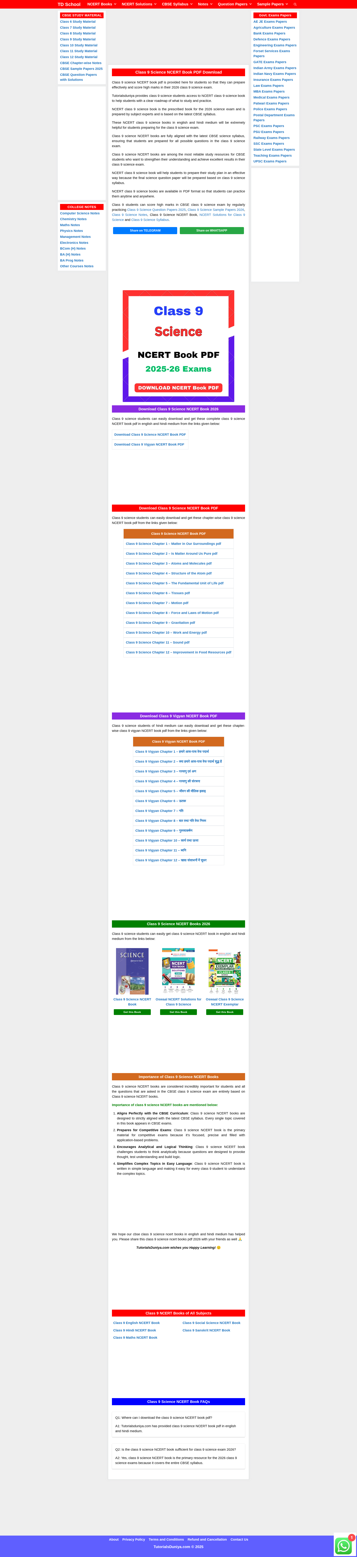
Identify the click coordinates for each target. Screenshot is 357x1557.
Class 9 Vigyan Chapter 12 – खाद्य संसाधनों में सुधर (171, 860)
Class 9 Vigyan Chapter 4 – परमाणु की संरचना (167, 781)
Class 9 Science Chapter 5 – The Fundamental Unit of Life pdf (174, 583)
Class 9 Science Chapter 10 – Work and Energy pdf (166, 632)
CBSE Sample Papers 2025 (81, 69)
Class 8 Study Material (78, 33)
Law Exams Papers (268, 86)
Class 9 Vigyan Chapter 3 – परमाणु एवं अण (165, 771)
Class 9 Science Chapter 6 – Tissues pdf (158, 593)
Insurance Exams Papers (273, 80)
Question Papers (232, 4)
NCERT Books (99, 4)
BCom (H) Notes (73, 248)
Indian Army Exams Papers (274, 68)
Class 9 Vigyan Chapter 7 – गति (159, 811)
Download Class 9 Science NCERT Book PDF (150, 434)
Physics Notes (71, 231)
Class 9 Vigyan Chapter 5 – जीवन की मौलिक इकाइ (170, 791)
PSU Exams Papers (268, 132)
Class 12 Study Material (78, 57)
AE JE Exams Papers (270, 21)
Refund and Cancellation (207, 1539)
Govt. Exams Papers (275, 15)
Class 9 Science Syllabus (150, 220)
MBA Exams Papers (269, 91)
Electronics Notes (74, 243)
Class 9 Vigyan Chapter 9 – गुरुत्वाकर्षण (163, 830)
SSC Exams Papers (268, 143)
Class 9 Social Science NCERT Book (211, 1323)
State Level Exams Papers (274, 149)
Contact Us (239, 1539)
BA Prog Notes (71, 260)
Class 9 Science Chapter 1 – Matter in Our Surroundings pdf (173, 544)
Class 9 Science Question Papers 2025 (156, 210)
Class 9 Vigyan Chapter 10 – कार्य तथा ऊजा (166, 840)
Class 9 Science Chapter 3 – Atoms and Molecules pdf (169, 563)
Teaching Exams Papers (272, 155)
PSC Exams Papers (268, 126)
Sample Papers (270, 4)
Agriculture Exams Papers (274, 27)
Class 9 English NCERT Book (136, 1323)
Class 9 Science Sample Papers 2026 (216, 210)
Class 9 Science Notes (129, 215)
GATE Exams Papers (269, 62)
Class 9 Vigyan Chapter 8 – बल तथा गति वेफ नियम (170, 821)
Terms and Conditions (166, 1539)
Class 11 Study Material (78, 51)
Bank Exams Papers (269, 33)
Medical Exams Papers (271, 97)
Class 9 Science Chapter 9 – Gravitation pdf (160, 623)
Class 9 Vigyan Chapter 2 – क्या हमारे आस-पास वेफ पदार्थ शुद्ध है (178, 761)
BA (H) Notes (70, 254)
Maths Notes (70, 225)
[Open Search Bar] (295, 4)
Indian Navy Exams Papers (274, 74)
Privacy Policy (133, 1539)
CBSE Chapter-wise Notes (81, 63)
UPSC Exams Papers (270, 161)
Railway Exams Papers (271, 138)
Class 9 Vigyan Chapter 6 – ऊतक (160, 801)
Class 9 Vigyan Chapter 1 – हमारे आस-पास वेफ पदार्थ (172, 751)
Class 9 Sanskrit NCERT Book (206, 1330)
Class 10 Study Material (78, 45)
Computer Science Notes (80, 213)
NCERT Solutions (137, 4)
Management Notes (75, 237)
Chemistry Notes (73, 219)
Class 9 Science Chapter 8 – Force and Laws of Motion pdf (172, 613)
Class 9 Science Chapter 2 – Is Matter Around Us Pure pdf (171, 553)
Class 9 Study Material (78, 39)
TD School (69, 4)
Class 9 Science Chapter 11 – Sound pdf (157, 642)
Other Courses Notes (77, 266)
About (114, 1539)
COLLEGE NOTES (81, 207)
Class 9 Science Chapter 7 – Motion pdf (157, 603)
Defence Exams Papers (271, 39)
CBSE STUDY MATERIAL (82, 15)
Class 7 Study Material (78, 27)
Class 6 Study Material (78, 21)
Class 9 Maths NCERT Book (135, 1337)
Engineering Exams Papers (275, 45)
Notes (203, 4)
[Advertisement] (178, 36)
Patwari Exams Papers (271, 103)
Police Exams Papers (270, 109)
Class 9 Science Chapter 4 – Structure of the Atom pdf (169, 573)
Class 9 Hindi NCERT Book (134, 1330)
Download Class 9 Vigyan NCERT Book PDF (149, 444)
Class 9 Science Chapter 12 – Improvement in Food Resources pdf (178, 652)
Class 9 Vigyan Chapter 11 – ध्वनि (160, 850)
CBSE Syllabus (175, 4)
